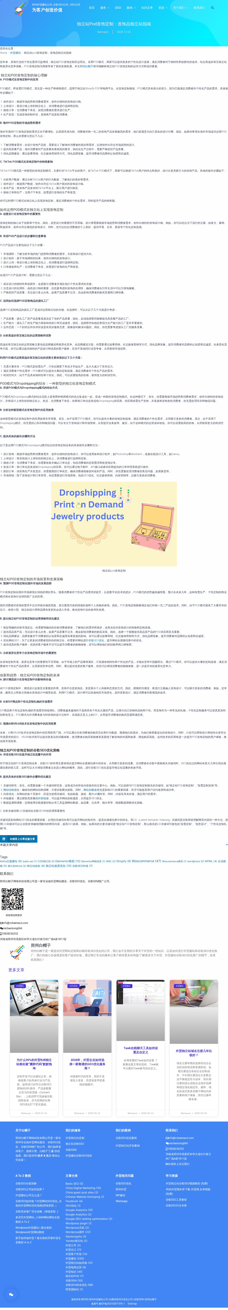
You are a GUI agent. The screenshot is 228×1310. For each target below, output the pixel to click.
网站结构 (8, 789)
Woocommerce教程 (174, 861)
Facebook (72, 1201)
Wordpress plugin (77, 1223)
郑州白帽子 (86, 66)
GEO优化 (71, 1205)
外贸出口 (71, 1249)
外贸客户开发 (74, 1254)
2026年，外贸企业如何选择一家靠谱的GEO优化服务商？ (87, 1064)
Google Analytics (76, 1210)
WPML (211, 861)
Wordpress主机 (75, 1227)
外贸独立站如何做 (76, 1262)
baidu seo (30, 861)
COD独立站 (46, 861)
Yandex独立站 (74, 1240)
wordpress (195, 861)
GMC (111, 861)
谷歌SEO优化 (96, 640)
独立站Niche (17, 865)
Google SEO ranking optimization (87, 1218)
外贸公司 (71, 1245)
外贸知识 (71, 1271)
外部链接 (43, 798)
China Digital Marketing (80, 1188)
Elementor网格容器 (93, 861)
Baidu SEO (72, 1183)
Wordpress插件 (75, 1232)
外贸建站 (71, 1258)
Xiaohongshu (74, 1236)
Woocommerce (146, 861)
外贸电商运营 (74, 1267)
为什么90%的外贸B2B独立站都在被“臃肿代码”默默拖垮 (34, 1064)
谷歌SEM (71, 1280)
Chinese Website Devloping (83, 1196)
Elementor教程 (67, 861)
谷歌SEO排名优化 (76, 1284)
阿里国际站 (72, 1289)
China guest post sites (80, 1192)
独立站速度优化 (58, 865)
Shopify (123, 861)
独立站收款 (36, 865)
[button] (107, 8)
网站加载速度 (91, 789)
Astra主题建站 (11, 861)
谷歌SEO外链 (82, 865)
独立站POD (72, 1276)
